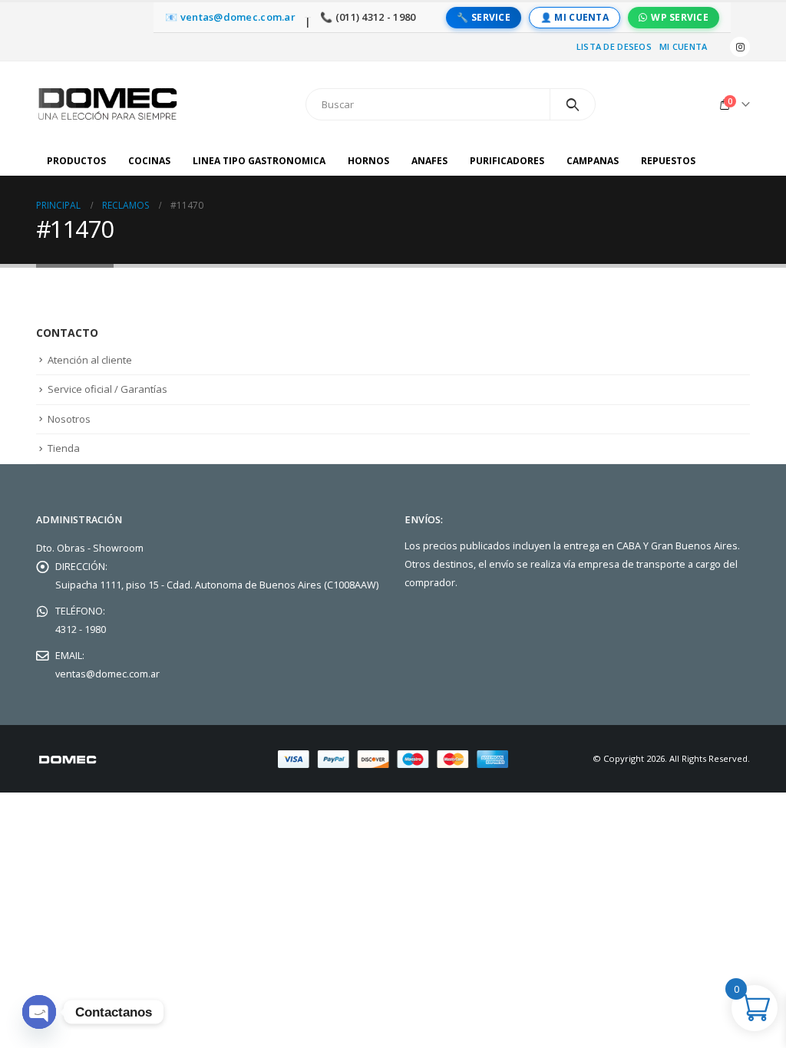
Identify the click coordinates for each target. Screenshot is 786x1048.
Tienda (64, 448)
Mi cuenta (683, 46)
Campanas (592, 160)
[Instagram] (740, 47)
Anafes (429, 160)
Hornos (368, 160)
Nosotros (69, 419)
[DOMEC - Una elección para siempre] (109, 104)
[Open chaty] (39, 1012)
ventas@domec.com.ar (107, 674)
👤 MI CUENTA (574, 17)
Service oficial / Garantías (107, 389)
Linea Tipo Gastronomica (259, 160)
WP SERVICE (679, 17)
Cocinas (149, 160)
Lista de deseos (614, 46)
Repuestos (668, 160)
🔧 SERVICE (483, 17)
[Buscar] (573, 104)
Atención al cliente (90, 360)
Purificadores (507, 160)
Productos (76, 160)
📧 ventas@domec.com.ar (230, 17)
